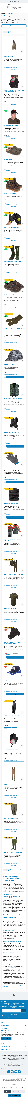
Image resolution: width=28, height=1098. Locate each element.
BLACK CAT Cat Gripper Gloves (11, 227)
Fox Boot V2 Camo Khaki (10, 193)
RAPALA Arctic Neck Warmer (11, 503)
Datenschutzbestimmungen (12, 1015)
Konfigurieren (8, 1091)
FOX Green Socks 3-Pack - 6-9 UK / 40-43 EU (14, 329)
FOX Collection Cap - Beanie (11, 125)
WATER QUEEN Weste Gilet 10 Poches (13, 398)
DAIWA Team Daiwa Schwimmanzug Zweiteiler (12, 540)
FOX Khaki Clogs (8, 159)
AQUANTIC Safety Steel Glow (11, 468)
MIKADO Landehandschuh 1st (11, 749)
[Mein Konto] (22, 11)
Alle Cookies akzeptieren (14, 1095)
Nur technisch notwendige (18, 1091)
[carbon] (5, 728)
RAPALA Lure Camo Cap (10, 364)
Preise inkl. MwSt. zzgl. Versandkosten (10, 67)
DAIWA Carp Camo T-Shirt (10, 608)
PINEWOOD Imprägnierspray (17, 967)
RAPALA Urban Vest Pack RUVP (11, 432)
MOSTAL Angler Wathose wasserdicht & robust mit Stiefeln (13, 55)
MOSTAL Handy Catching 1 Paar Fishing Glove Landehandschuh (14, 91)
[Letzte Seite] (20, 32)
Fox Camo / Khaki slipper (10, 294)
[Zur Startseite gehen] (14, 6)
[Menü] (2, 11)
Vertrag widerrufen (6, 1038)
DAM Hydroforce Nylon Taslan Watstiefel (14, 852)
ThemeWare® (14, 1084)
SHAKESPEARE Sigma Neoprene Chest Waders (13, 783)
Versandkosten (20, 1078)
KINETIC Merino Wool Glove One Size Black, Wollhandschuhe (13, 643)
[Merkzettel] (19, 11)
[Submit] (23, 1010)
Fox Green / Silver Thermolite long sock (13, 261)
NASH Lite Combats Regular (11, 818)
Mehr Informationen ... (17, 1088)
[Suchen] (16, 11)
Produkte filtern (14, 26)
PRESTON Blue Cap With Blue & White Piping (13, 680)
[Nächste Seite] (18, 32)
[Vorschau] (22, 51)
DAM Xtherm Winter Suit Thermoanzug (13, 574)
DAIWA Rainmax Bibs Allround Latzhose (13, 715)
